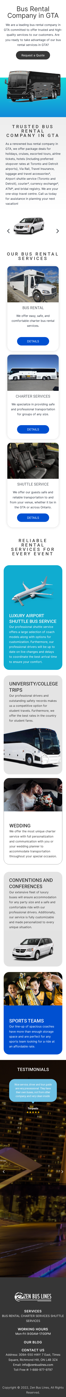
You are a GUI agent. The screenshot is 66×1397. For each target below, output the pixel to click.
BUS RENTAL (11, 1316)
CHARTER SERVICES (35, 1316)
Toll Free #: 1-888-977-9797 (33, 1369)
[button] (33, 55)
